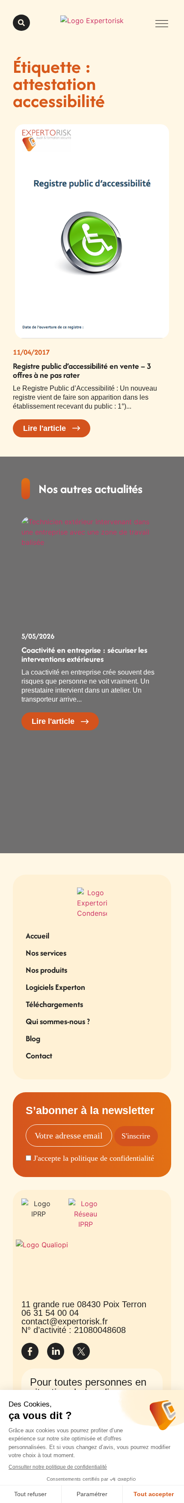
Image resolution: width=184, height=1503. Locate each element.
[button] (161, 22)
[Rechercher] (21, 23)
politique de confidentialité (112, 1158)
